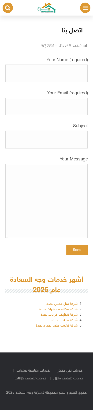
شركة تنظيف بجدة (64, 320)
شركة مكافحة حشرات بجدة (58, 309)
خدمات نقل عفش (70, 371)
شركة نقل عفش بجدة (62, 304)
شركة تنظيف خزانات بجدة (59, 315)
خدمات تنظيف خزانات (31, 378)
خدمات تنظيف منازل (68, 378)
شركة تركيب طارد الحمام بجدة (57, 325)
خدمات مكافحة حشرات (33, 371)
